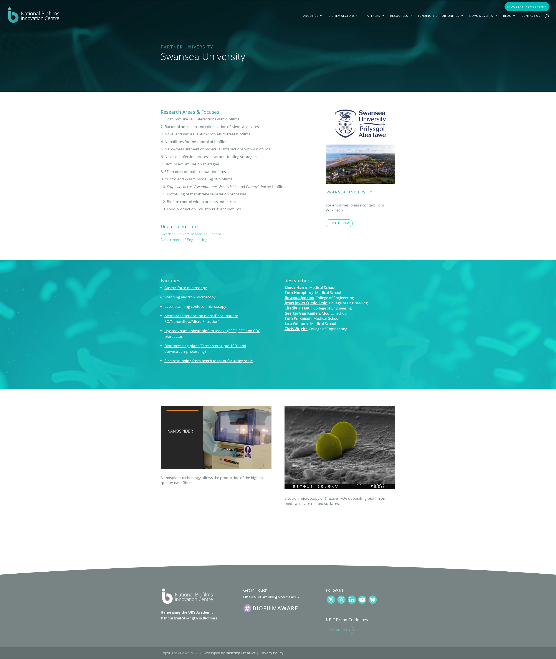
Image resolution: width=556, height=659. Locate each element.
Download (339, 630)
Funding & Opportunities (438, 16)
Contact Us (530, 16)
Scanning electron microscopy (190, 297)
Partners (372, 16)
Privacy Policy (271, 653)
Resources (399, 16)
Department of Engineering (184, 239)
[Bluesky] (373, 600)
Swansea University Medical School (191, 233)
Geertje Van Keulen (302, 313)
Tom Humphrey (299, 292)
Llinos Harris (296, 287)
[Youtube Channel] (362, 600)
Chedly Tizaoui (298, 308)
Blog (507, 16)
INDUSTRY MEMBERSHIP (527, 6)
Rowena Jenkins (299, 297)
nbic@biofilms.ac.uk (283, 597)
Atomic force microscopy (185, 287)
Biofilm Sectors (342, 16)
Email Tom (339, 223)
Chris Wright (296, 328)
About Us (311, 16)
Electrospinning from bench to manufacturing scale (208, 360)
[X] (331, 600)
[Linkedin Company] (352, 600)
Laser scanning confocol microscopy (195, 306)
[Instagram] (341, 600)
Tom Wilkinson (298, 318)
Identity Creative (241, 653)
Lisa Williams (296, 323)
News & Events (481, 16)
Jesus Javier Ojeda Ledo (306, 302)
